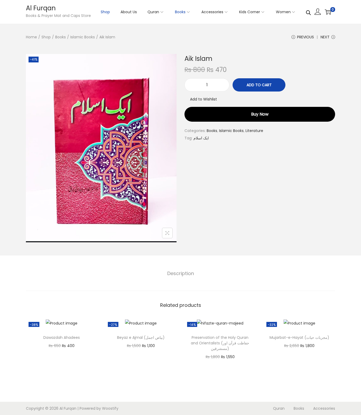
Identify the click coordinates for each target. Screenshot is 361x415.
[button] (200, 99)
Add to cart (259, 85)
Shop (46, 37)
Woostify (110, 408)
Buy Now (260, 114)
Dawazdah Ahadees (61, 337)
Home (31, 37)
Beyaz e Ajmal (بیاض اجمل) (141, 337)
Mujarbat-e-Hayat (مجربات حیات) (299, 337)
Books (60, 37)
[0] (328, 12)
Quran (279, 408)
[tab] (180, 273)
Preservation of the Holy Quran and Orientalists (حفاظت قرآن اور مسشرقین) (220, 343)
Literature (254, 130)
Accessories (324, 408)
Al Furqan (41, 8)
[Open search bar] (308, 11)
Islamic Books (82, 37)
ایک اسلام (201, 138)
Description (180, 273)
